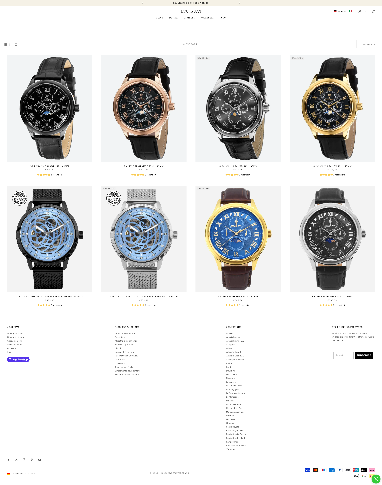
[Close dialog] (239, 221)
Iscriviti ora (208, 255)
